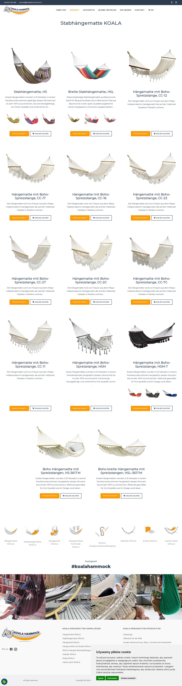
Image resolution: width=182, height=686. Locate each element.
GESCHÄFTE (89, 10)
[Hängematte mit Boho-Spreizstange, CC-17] (30, 168)
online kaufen (41, 134)
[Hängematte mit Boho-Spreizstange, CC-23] (152, 168)
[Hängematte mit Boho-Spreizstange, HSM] (91, 337)
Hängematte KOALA (72, 634)
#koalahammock (91, 566)
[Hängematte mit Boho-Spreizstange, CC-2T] (30, 253)
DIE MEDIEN (125, 10)
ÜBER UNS (61, 10)
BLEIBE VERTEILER (107, 10)
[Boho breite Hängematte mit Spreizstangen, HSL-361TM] (121, 443)
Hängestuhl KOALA (71, 642)
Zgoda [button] (100, 678)
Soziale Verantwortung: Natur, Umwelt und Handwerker (147, 642)
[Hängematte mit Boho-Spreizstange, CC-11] (30, 337)
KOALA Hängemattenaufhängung (77, 650)
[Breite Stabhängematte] (73, 118)
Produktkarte (19, 134)
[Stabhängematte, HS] (30, 66)
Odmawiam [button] (112, 678)
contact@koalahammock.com (30, 2)
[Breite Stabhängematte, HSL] (91, 66)
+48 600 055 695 (10, 2)
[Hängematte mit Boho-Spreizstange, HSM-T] (152, 337)
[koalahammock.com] (17, 10)
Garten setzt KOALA (71, 662)
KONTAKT (139, 10)
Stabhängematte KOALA (73, 638)
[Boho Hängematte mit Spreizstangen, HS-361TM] (61, 443)
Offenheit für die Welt (132, 638)
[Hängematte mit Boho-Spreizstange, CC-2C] (91, 253)
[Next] (52, 119)
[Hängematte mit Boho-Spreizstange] (134, 393)
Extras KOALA (68, 658)
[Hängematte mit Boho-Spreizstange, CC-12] (152, 66)
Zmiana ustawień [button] (128, 678)
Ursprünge (127, 634)
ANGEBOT (74, 10)
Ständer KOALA (69, 654)
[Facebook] (11, 649)
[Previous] (7, 119)
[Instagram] (15, 649)
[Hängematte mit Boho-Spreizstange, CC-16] (91, 168)
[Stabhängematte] (12, 118)
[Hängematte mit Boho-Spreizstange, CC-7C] (152, 253)
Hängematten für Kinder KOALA (77, 646)
